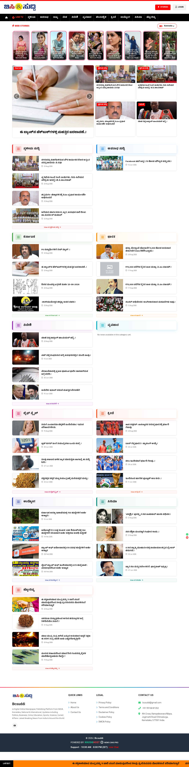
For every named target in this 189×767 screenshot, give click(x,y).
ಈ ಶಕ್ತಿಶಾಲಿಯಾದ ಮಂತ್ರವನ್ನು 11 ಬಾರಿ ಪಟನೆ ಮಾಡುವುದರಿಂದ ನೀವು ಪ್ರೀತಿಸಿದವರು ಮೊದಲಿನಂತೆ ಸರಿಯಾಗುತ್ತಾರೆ (112, 764)
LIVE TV (19, 17)
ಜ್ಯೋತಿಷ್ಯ (151, 17)
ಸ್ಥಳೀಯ (31, 17)
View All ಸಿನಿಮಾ (135, 580)
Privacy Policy (105, 702)
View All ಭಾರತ (135, 315)
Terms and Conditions (109, 707)
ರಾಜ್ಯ (55, 17)
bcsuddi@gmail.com (151, 702)
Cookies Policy (105, 717)
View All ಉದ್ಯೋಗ (51, 580)
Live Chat (114, 747)
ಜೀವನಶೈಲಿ (101, 17)
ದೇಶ (65, 17)
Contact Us (76, 712)
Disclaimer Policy (106, 712)
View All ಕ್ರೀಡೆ (136, 492)
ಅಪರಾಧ (44, 17)
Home (73, 702)
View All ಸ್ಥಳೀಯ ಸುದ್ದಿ (51, 227)
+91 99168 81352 (150, 708)
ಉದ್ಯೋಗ (125, 17)
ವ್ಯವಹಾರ (87, 17)
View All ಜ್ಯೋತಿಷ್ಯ (51, 668)
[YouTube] (14, 725)
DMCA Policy (104, 722)
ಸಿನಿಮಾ (138, 17)
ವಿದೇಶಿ (75, 17)
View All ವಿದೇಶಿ (51, 404)
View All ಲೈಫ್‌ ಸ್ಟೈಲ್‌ (51, 492)
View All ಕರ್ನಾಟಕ (51, 315)
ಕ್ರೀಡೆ (113, 17)
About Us (75, 707)
